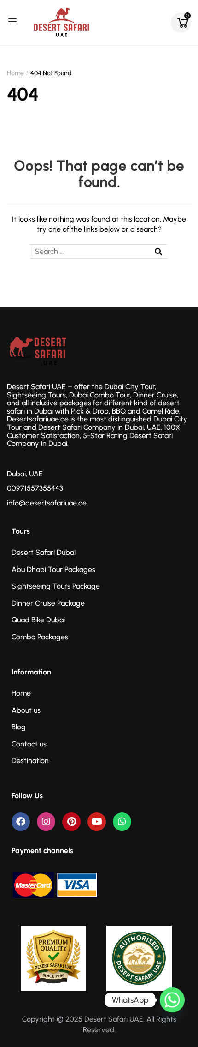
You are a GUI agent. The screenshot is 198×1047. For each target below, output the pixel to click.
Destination (30, 760)
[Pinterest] (71, 821)
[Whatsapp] (122, 821)
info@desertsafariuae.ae (47, 503)
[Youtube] (96, 821)
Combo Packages (40, 636)
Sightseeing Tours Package (56, 586)
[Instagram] (46, 821)
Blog (19, 726)
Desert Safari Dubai (44, 552)
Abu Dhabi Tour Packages (53, 569)
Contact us (29, 744)
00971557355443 (35, 488)
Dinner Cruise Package (48, 603)
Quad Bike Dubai (38, 619)
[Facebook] (21, 821)
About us (26, 710)
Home (15, 73)
